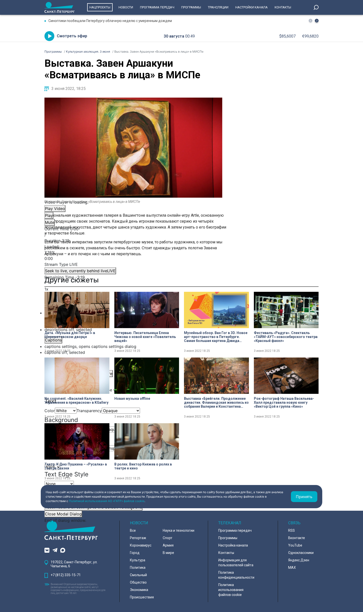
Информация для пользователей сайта (235, 562)
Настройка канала (233, 545)
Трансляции (218, 7)
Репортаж (138, 538)
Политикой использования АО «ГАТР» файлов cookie (106, 501)
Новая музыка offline (132, 399)
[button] (317, 20)
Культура (137, 560)
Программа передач (157, 7)
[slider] (133, 252)
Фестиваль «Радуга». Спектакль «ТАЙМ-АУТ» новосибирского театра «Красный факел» (286, 337)
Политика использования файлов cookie (230, 590)
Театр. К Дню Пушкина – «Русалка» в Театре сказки (75, 466)
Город (135, 553)
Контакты (283, 7)
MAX (292, 568)
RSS (291, 530)
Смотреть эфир (72, 36)
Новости (126, 7)
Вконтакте (296, 538)
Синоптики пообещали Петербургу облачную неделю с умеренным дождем (110, 21)
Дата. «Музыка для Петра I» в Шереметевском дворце (69, 335)
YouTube (295, 545)
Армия (168, 545)
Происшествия (142, 597)
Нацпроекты (99, 7)
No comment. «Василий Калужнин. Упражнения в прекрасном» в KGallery (76, 400)
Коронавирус (140, 545)
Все (133, 530)
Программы (191, 7)
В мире (168, 553)
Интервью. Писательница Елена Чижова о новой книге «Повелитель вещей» (145, 337)
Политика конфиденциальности (236, 574)
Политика (137, 568)
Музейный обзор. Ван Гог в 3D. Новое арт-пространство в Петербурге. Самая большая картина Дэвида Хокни (215, 337)
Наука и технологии (178, 530)
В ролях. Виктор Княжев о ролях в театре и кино (143, 466)
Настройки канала (251, 7)
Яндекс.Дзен (298, 560)
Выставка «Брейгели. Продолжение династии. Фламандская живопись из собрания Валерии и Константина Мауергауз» (216, 402)
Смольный (138, 575)
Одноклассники (301, 553)
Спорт (167, 538)
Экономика (139, 590)
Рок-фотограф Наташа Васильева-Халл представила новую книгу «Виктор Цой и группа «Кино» (284, 402)
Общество (138, 582)
